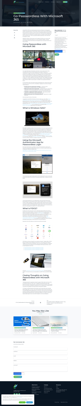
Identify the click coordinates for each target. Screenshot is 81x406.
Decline (29, 402)
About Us (45, 386)
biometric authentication (37, 136)
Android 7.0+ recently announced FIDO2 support (35, 270)
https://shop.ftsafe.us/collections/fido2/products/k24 (33, 247)
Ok (22, 402)
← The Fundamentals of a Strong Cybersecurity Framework (24, 303)
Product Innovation (35, 394)
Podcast (57, 388)
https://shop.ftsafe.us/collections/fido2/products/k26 (33, 248)
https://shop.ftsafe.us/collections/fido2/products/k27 (33, 249)
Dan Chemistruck (17, 22)
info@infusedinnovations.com (20, 390)
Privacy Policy (20, 397)
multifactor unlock (48, 135)
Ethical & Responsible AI (48, 389)
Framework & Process (48, 388)
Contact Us (46, 392)
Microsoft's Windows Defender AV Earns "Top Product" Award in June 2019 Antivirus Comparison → (56, 303)
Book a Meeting (47, 391)
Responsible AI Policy (64, 402)
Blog (57, 386)
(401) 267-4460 (16, 391)
